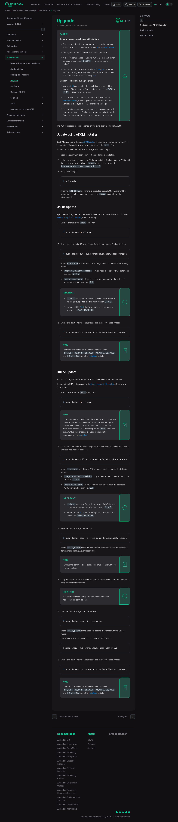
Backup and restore (19, 75)
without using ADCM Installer (69, 217)
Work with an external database (25, 63)
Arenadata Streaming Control (66, 777)
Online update (146, 30)
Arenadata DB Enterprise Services (68, 799)
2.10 (72, 86)
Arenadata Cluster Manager (20, 18)
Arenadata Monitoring (67, 809)
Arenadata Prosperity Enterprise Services (67, 791)
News (90, 740)
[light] (171, 4)
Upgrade (14, 80)
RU (160, 4)
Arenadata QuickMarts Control (67, 784)
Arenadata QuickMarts (67, 748)
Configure (14, 86)
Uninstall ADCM (17, 92)
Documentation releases (69, 4)
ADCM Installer (88, 142)
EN (155, 4)
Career (107, 4)
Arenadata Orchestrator (67, 804)
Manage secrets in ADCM (22, 109)
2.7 (95, 69)
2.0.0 (81, 307)
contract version (70, 101)
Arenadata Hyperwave (67, 744)
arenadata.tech (118, 733)
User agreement (122, 816)
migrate (100, 69)
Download (49, 4)
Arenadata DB (63, 740)
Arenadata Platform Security (66, 770)
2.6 (94, 75)
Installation (93, 356)
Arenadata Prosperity (67, 756)
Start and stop (16, 69)
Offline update (146, 35)
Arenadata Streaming (66, 752)
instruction (82, 435)
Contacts (91, 748)
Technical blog (92, 4)
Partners (91, 744)
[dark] (167, 4)
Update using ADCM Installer (153, 25)
